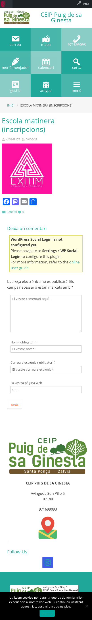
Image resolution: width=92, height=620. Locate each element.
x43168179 (13, 139)
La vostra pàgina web (26, 383)
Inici (10, 105)
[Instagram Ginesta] (47, 562)
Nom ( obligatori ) (23, 342)
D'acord (47, 613)
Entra (85, 4)
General (11, 212)
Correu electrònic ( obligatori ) (32, 362)
